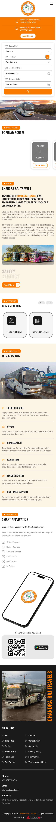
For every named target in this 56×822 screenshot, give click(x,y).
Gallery (8, 746)
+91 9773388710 (28, 22)
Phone (5, 776)
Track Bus (9, 741)
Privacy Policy (34, 751)
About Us (32, 735)
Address (6, 795)
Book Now (32, 165)
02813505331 (26, 30)
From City (13, 46)
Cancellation (34, 741)
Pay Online (10, 762)
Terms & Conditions (37, 762)
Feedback (9, 757)
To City (12, 57)
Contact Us (33, 746)
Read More (9, 285)
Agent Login (28, 36)
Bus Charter (33, 757)
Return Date (14, 79)
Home (7, 735)
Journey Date (15, 68)
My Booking (10, 751)
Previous (41, 302)
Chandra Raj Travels (27, 814)
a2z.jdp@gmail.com (10, 790)
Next (49, 302)
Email (4, 786)
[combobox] (28, 51)
